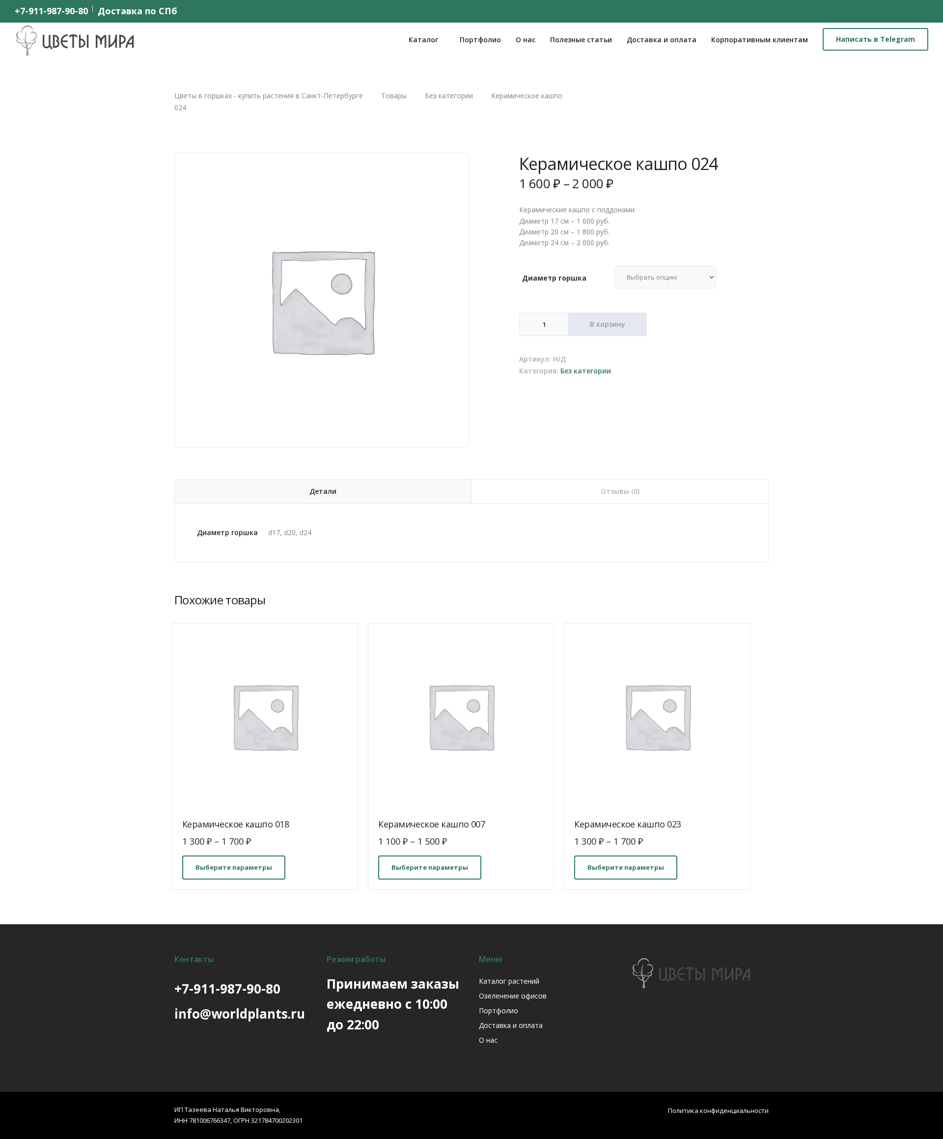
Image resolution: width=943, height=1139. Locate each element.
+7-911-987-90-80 (51, 11)
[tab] (323, 491)
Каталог (423, 39)
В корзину (607, 324)
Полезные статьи (581, 39)
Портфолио (480, 39)
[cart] (922, 11)
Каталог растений (509, 981)
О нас (525, 39)
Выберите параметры (233, 867)
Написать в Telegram (875, 39)
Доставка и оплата (661, 39)
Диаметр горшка (554, 278)
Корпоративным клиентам (759, 39)
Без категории (585, 370)
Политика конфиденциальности (718, 1110)
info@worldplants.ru (239, 1014)
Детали (322, 491)
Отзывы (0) (620, 491)
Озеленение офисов (513, 995)
